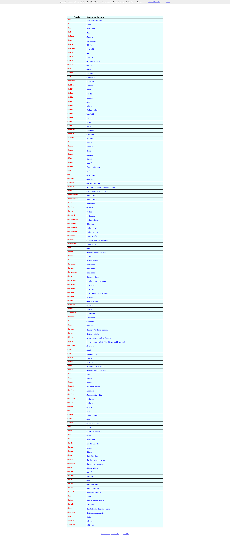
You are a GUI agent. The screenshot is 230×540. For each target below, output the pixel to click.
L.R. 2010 (126, 534)
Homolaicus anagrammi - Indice (110, 534)
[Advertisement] (115, 10)
